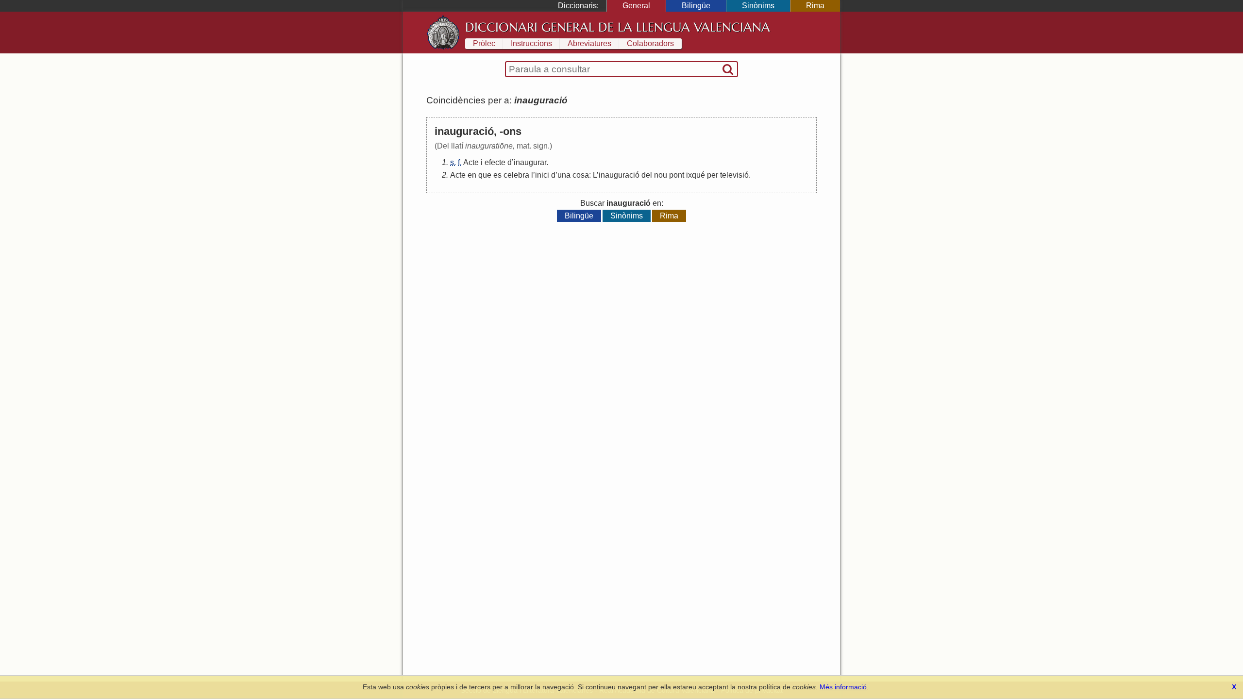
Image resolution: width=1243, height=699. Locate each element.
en (472, 175)
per (712, 175)
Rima (815, 5)
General (636, 5)
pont (676, 175)
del (646, 175)
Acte (471, 162)
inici (542, 175)
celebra (516, 175)
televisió (734, 175)
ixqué (695, 175)
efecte (495, 162)
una (564, 175)
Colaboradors (650, 43)
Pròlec (484, 43)
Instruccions (531, 43)
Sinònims (758, 5)
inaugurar (530, 162)
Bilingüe (696, 5)
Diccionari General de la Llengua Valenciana (617, 27)
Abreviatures (589, 43)
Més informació (843, 687)
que (484, 175)
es (497, 175)
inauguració (619, 175)
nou (660, 175)
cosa (580, 175)
